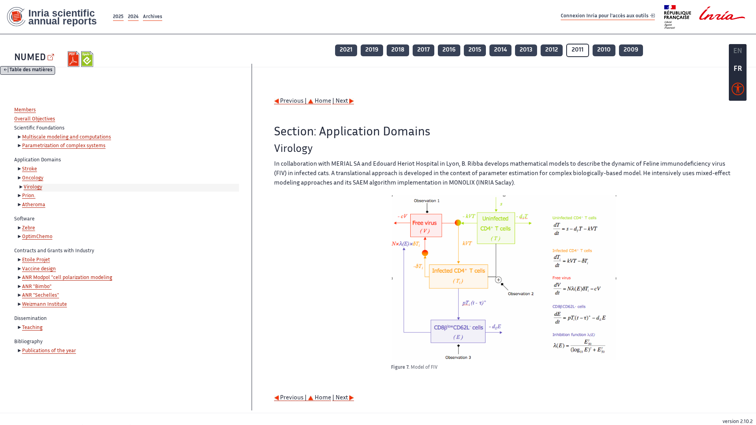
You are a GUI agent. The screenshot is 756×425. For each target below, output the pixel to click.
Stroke (29, 169)
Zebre (28, 228)
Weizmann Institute (44, 304)
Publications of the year (49, 351)
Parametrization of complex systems (64, 146)
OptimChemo (37, 237)
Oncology (32, 178)
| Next (340, 101)
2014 (500, 50)
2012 (551, 50)
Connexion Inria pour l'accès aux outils (605, 17)
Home (322, 101)
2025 (118, 17)
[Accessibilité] (738, 91)
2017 (423, 50)
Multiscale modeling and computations (66, 137)
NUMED (30, 58)
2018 (397, 50)
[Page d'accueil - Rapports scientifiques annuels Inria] (56, 17)
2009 (631, 50)
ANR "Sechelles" (40, 295)
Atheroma (33, 205)
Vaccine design (39, 269)
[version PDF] (75, 59)
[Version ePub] (88, 59)
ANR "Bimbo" (37, 287)
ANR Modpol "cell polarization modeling (67, 277)
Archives (152, 17)
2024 (133, 17)
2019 (371, 50)
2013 (526, 50)
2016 (449, 50)
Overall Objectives (34, 119)
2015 (475, 50)
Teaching (32, 327)
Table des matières (30, 70)
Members (25, 110)
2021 (346, 50)
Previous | (293, 101)
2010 (604, 50)
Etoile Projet (36, 260)
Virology (33, 187)
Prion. (28, 196)
